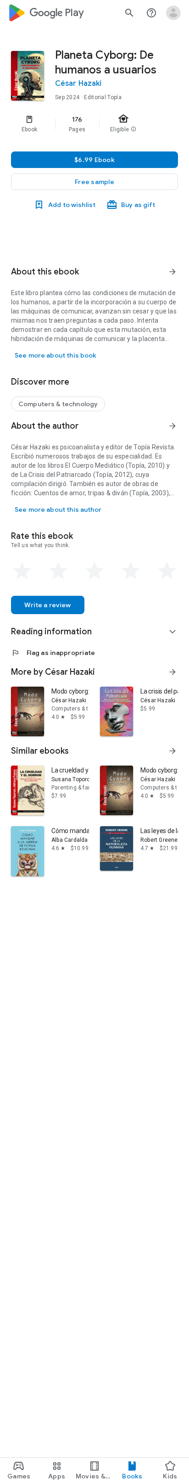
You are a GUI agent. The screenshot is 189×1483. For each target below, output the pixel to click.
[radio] (22, 571)
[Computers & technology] (58, 404)
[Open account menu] (173, 13)
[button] (94, 182)
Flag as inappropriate (53, 652)
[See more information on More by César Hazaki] (172, 672)
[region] (94, 124)
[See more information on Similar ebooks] (172, 751)
